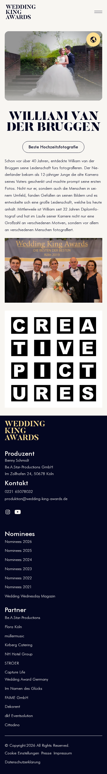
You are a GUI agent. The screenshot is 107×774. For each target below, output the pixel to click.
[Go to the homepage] (25, 430)
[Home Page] (21, 12)
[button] (98, 12)
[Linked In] (8, 511)
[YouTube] (18, 511)
